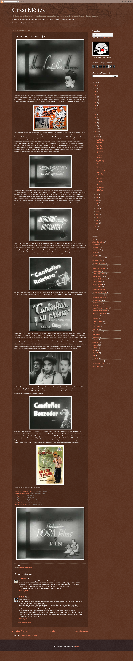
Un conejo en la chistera (99, 363)
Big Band (95, 252)
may (97, 211)
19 (96, 105)
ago (97, 203)
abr (97, 214)
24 (96, 91)
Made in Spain (96, 332)
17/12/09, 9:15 (23, 619)
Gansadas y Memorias (99, 152)
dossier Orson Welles (98, 289)
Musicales (95, 337)
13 (96, 123)
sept (97, 200)
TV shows (95, 358)
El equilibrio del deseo (99, 297)
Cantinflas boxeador (20, 504)
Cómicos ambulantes (98, 263)
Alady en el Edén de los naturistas (100, 147)
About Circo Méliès (98, 242)
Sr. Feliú (22, 597)
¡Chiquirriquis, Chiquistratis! (100, 161)
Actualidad (95, 244)
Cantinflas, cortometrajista (100, 183)
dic (97, 137)
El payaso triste (97, 300)
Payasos (22, 567)
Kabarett (95, 318)
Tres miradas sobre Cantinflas (100, 189)
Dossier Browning (97, 276)
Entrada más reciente (21, 631)
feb (97, 220)
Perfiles (94, 348)
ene (97, 223)
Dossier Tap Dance (98, 295)
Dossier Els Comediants (99, 279)
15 (96, 117)
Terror (94, 355)
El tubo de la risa (97, 303)
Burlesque (95, 255)
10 (96, 131)
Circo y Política (97, 260)
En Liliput (95, 305)
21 (96, 100)
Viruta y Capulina (99, 167)
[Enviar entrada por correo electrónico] (18, 565)
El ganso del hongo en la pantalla (100, 140)
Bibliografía (95, 250)
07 (96, 229)
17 (96, 111)
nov (97, 194)
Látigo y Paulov (97, 321)
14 (96, 120)
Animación (95, 247)
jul (97, 206)
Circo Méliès (28, 9)
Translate (107, 37)
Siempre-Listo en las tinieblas (22, 491)
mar (97, 217)
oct (97, 197)
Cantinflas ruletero (19, 502)
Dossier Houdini (97, 284)
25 (96, 88)
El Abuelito (22, 578)
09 (96, 134)
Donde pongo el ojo (98, 273)
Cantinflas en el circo (100, 177)
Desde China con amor (99, 268)
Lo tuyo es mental (97, 324)
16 (96, 114)
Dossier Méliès (96, 287)
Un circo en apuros (98, 361)
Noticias (94, 340)
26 (96, 85)
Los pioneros (96, 326)
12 (96, 126)
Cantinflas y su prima (20, 496)
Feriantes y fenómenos (99, 313)
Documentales (96, 271)
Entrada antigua (81, 631)
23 (96, 94)
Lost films (95, 329)
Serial (94, 350)
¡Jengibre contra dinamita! (22, 493)
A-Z (93, 239)
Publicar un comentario (24, 623)
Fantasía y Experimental (99, 310)
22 (96, 97)
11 (96, 128)
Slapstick (95, 353)
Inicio (52, 631)
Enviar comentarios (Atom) (29, 635)
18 (96, 108)
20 (96, 103)
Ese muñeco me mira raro (100, 308)
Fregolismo (95, 316)
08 (96, 226)
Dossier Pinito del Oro (99, 292)
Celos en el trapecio (98, 258)
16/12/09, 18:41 (23, 591)
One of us (95, 342)
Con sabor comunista (98, 266)
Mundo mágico (96, 334)
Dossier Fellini (96, 281)
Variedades (28, 567)
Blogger (77, 646)
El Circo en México (99, 156)
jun (97, 209)
